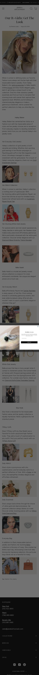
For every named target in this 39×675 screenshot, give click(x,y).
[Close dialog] (37, 326)
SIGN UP (29, 342)
